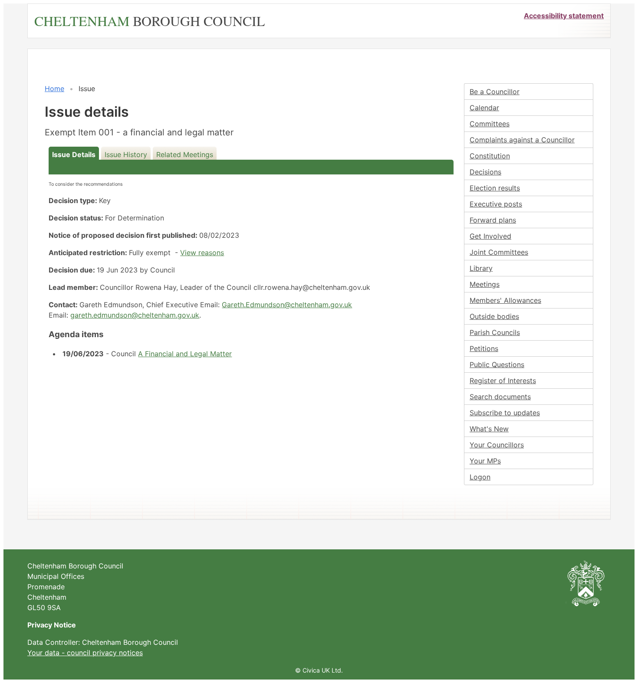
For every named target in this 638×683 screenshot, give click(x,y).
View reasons (202, 252)
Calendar (484, 107)
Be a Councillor (495, 91)
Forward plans (493, 220)
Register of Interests (503, 380)
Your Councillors (497, 444)
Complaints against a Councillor (522, 139)
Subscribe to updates (505, 412)
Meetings (485, 284)
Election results (495, 188)
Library (481, 268)
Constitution (490, 155)
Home (54, 88)
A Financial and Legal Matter (185, 353)
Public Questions (497, 364)
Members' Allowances (505, 300)
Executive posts (496, 204)
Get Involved (490, 236)
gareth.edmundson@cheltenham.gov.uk (134, 315)
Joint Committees (499, 252)
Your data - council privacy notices (85, 652)
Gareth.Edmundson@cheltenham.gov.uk (287, 304)
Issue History (126, 154)
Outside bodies (494, 316)
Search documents (500, 396)
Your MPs (485, 460)
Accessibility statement (564, 15)
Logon (480, 477)
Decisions (485, 171)
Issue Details (73, 154)
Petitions (484, 348)
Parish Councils (495, 332)
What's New (489, 428)
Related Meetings (184, 154)
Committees (490, 123)
